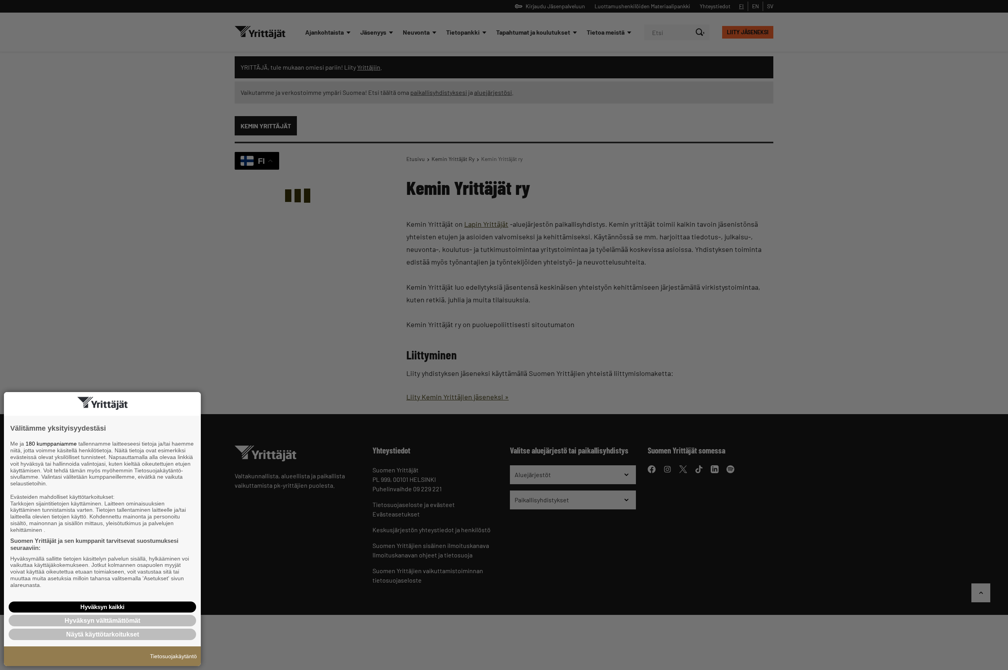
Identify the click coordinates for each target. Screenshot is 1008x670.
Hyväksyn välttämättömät (102, 620)
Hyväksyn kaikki (102, 606)
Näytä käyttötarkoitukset (102, 634)
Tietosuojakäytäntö (173, 656)
